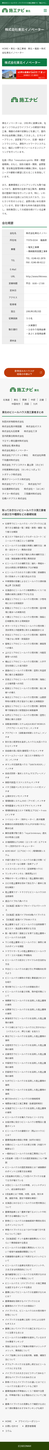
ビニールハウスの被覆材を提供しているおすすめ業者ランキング (25, 1339)
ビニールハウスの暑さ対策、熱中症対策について (25, 993)
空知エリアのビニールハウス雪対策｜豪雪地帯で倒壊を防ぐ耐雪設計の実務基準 (25, 708)
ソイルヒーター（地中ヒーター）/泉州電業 (25, 819)
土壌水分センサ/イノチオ (16, 796)
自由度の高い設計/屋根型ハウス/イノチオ (24, 750)
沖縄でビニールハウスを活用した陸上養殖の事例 (25, 1091)
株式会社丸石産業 (10, 431)
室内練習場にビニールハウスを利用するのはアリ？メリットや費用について (25, 1276)
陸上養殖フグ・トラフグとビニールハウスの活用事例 (25, 894)
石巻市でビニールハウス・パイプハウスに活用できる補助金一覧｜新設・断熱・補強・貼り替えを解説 (25, 527)
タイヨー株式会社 (10, 493)
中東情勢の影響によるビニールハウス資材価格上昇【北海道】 (25, 583)
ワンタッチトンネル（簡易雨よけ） (21, 873)
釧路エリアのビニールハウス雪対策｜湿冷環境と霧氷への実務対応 (25, 609)
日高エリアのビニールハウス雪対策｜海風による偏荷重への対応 (25, 681)
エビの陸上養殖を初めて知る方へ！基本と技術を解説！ (25, 885)
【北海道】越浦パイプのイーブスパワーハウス (25, 907)
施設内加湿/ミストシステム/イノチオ (22, 782)
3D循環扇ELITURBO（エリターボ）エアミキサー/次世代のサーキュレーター (26, 843)
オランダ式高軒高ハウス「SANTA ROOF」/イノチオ (25, 766)
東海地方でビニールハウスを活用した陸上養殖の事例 (25, 1020)
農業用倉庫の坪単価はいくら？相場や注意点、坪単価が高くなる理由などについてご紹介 (25, 1395)
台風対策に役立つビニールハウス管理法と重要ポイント (25, 1123)
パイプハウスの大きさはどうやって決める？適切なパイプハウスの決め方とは (25, 1375)
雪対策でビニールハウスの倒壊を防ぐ (22, 986)
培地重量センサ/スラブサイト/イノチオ (23, 805)
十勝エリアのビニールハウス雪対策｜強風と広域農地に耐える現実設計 (25, 618)
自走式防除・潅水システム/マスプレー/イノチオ (25, 775)
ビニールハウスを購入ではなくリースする (24, 1117)
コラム (8, 1430)
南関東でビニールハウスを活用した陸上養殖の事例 (25, 1002)
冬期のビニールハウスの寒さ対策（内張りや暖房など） (25, 1146)
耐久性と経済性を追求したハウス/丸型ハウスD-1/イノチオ (26, 743)
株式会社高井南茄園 (12, 426)
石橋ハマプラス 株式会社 (14, 498)
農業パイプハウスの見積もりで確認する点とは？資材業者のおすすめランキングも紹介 (25, 1406)
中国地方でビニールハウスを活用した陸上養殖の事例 (25, 1064)
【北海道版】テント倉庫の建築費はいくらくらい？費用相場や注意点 (25, 1240)
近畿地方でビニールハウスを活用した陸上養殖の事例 (25, 1056)
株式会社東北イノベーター (15, 450)
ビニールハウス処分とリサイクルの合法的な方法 (25, 962)
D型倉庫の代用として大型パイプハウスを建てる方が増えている (25, 1178)
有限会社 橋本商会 (11, 445)
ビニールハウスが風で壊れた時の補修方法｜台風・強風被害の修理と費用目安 (25, 556)
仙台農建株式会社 (10, 488)
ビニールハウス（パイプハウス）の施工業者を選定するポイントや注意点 (25, 1285)
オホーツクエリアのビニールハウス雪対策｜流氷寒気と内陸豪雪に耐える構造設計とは (25, 627)
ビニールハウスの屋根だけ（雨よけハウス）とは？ (25, 1132)
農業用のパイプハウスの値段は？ (20, 1305)
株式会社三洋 (30, 431)
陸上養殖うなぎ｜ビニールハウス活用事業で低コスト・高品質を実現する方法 (25, 926)
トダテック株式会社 (12, 474)
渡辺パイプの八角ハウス (16, 901)
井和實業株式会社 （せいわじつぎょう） (22, 469)
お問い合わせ (11, 1426)
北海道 (6, 399)
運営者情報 (30, 1426)
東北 (16, 399)
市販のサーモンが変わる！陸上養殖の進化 (24, 878)
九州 (35, 403)
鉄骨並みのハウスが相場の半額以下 (24, 372)
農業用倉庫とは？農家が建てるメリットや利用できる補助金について (25, 1213)
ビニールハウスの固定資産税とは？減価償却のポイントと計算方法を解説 (25, 1169)
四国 (26, 403)
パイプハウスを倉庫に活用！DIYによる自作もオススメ (25, 1321)
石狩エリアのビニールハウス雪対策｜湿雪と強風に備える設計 (25, 717)
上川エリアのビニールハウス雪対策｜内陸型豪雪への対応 (25, 654)
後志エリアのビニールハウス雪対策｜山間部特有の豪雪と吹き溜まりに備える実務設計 (25, 699)
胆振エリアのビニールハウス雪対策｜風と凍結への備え (25, 690)
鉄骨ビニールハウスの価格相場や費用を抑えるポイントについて (25, 1222)
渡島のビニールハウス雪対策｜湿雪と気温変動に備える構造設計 (25, 672)
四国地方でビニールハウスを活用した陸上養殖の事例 (25, 1073)
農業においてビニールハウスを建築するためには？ (25, 1294)
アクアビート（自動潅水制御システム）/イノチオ (26, 734)
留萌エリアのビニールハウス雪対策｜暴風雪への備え (25, 645)
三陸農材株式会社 (32, 493)
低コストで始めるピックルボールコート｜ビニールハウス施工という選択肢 (25, 538)
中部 (33, 399)
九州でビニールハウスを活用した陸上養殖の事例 (25, 1082)
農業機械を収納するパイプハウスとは (22, 1301)
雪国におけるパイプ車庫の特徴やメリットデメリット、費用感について (25, 1348)
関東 (24, 399)
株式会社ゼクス (33, 426)
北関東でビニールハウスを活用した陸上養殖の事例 (25, 1011)
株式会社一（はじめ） (35, 488)
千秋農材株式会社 (10, 460)
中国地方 (16, 403)
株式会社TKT (34, 484)
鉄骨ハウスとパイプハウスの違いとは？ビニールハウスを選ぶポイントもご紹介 (25, 1384)
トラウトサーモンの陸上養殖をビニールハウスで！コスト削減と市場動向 (25, 953)
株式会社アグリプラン (13, 484)
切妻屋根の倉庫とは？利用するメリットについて (25, 1258)
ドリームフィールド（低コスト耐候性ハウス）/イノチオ (24, 757)
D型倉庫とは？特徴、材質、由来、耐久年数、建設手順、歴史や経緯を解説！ (24, 1196)
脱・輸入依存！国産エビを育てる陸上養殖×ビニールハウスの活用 (25, 935)
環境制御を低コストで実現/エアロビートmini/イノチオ (25, 812)
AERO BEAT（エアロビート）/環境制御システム (25, 852)
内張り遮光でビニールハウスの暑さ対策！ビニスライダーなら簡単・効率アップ (25, 861)
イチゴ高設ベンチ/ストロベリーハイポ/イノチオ (25, 789)
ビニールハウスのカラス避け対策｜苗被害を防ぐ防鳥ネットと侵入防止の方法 (25, 574)
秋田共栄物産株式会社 (13, 421)
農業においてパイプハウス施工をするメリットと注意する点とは (25, 1330)
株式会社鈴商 (39, 455)
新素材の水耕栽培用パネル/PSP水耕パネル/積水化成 (25, 826)
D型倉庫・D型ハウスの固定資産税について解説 (26, 1160)
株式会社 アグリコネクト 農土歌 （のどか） (23, 464)
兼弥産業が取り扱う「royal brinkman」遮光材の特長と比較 (25, 835)
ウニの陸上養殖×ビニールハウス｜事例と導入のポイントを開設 (25, 944)
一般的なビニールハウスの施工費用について (25, 1153)
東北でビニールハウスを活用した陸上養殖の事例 (25, 1038)
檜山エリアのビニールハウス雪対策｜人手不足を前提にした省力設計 (25, 663)
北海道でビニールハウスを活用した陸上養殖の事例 (25, 1110)
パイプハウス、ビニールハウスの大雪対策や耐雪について (25, 1312)
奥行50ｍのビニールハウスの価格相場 (22, 1098)
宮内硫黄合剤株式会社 (13, 436)
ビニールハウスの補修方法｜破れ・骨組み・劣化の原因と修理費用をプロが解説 (25, 565)
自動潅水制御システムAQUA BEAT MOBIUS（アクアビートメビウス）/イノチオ (25, 725)
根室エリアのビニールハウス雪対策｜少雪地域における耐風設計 (25, 601)
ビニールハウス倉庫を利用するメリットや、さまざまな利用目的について (25, 1267)
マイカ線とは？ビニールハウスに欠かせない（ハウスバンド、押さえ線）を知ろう (25, 1029)
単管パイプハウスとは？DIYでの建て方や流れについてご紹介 (25, 1231)
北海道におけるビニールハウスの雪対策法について (25, 1204)
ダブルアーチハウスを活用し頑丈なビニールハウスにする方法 (25, 1366)
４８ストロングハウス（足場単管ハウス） (24, 868)
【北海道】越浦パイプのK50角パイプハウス (25, 914)
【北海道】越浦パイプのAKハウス (20, 919)
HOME (8, 1421)
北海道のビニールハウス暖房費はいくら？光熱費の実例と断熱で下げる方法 (25, 592)
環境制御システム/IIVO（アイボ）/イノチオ (25, 800)
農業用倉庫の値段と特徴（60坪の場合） (23, 1139)
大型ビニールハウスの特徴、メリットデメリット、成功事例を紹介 (25, 1187)
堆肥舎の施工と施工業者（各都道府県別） (24, 1103)
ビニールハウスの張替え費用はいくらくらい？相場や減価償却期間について (24, 1249)
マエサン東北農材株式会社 (15, 440)
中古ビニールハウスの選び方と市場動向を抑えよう (25, 970)
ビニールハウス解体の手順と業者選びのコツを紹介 (25, 979)
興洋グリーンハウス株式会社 (16, 479)
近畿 (41, 399)
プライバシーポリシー (29, 1421)
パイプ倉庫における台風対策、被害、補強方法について (25, 1357)
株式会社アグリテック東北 (15, 455)
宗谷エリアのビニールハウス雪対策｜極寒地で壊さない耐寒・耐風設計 (25, 636)
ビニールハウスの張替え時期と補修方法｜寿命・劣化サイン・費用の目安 (25, 547)
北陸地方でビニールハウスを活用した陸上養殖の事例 (25, 1047)
